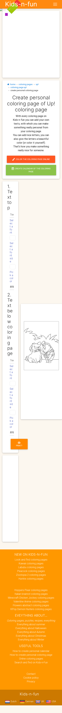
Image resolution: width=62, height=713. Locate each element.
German (29, 701)
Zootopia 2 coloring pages (31, 574)
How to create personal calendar (31, 651)
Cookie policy (31, 677)
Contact (31, 673)
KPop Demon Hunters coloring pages (31, 609)
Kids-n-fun (21, 4)
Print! (19, 445)
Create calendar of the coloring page (32, 170)
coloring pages (26, 84)
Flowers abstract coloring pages (31, 605)
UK (42, 701)
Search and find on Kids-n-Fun (31, 662)
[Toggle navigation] (55, 4)
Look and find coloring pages (31, 559)
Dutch (13, 701)
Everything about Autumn (31, 632)
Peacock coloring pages (31, 571)
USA (53, 701)
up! (37, 84)
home (12, 84)
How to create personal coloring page (31, 654)
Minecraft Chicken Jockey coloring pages (31, 597)
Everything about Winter (31, 639)
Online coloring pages (31, 658)
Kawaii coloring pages (31, 563)
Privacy (31, 681)
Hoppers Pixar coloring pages (31, 590)
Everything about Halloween (31, 628)
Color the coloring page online (32, 159)
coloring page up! (18, 87)
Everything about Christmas (31, 635)
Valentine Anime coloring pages (31, 601)
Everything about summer (31, 624)
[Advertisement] (31, 44)
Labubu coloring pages (31, 567)
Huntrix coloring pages (31, 578)
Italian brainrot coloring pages (31, 593)
